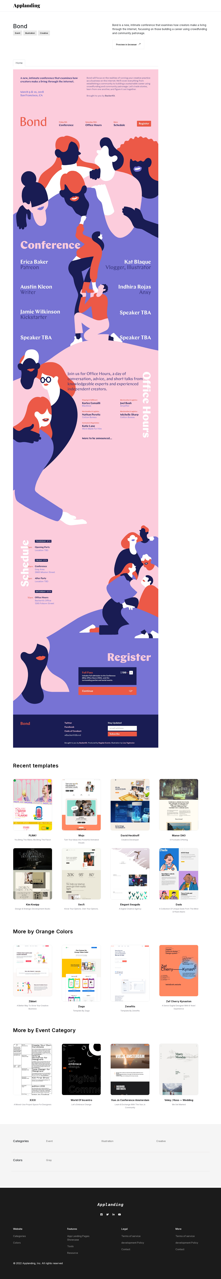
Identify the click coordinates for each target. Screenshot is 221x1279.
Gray (49, 1160)
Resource (72, 1252)
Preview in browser (126, 44)
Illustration (107, 1141)
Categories (19, 1236)
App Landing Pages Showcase (78, 1238)
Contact (125, 1249)
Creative (161, 1141)
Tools (70, 1246)
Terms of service (131, 1236)
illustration (30, 33)
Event (49, 1141)
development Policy (132, 1242)
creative (44, 33)
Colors (17, 1242)
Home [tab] (19, 62)
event (17, 33)
